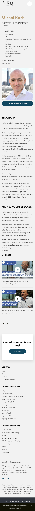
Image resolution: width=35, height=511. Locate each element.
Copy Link (13, 323)
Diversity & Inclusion (8, 405)
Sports (4, 446)
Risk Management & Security (11, 441)
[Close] (31, 506)
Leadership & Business (9, 430)
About (3, 371)
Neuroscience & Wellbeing (10, 433)
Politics (4, 435)
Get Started (17, 351)
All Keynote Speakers (8, 379)
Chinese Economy (7, 394)
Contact (4, 377)
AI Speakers (5, 391)
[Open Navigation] (29, 3)
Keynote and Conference (10, 416)
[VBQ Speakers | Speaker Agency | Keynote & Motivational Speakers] (8, 4)
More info (18, 508)
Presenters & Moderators (9, 438)
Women (4, 455)
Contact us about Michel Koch (17, 103)
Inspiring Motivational (9, 419)
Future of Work (6, 413)
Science (4, 449)
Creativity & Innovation (9, 399)
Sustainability (6, 444)
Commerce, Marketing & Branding (13, 396)
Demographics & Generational (11, 402)
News (3, 374)
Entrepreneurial (6, 410)
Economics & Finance (8, 407)
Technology (5, 452)
